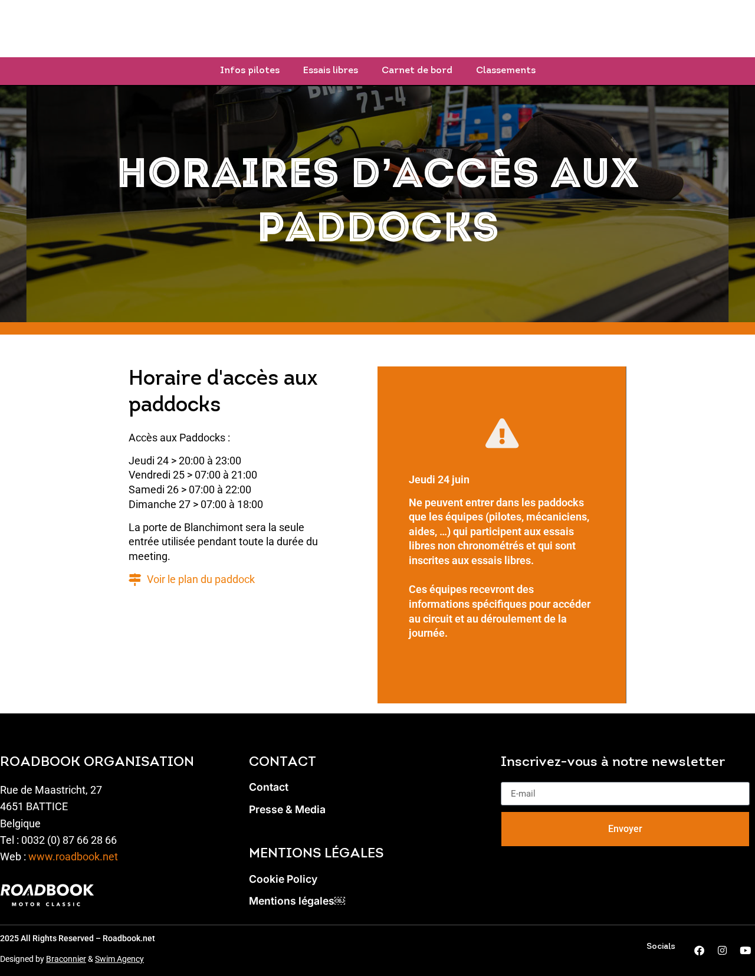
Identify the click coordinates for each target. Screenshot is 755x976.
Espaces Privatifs (407, 28)
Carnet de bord (417, 71)
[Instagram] (722, 950)
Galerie (606, 28)
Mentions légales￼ (297, 901)
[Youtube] (745, 950)
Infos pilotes (250, 71)
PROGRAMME (193, 28)
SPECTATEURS (291, 28)
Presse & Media (287, 809)
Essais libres (330, 71)
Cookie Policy (283, 879)
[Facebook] (699, 950)
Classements (506, 71)
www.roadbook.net (73, 857)
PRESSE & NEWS (514, 28)
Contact (268, 787)
